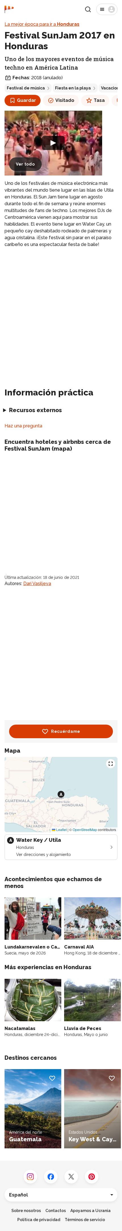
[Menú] (106, 9)
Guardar (26, 100)
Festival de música (26, 88)
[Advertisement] (61, 315)
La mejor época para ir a (42, 24)
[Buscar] (88, 9)
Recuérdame (65, 731)
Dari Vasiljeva (37, 583)
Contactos (55, 1210)
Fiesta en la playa (73, 88)
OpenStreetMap (85, 829)
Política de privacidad (38, 1219)
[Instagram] (30, 1176)
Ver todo (25, 164)
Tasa (99, 100)
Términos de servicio (85, 1219)
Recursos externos (35, 410)
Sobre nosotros (26, 1210)
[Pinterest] (91, 1176)
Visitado (64, 100)
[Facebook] (51, 1176)
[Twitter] (71, 1176)
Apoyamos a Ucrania (90, 1210)
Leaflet (61, 829)
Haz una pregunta (23, 426)
